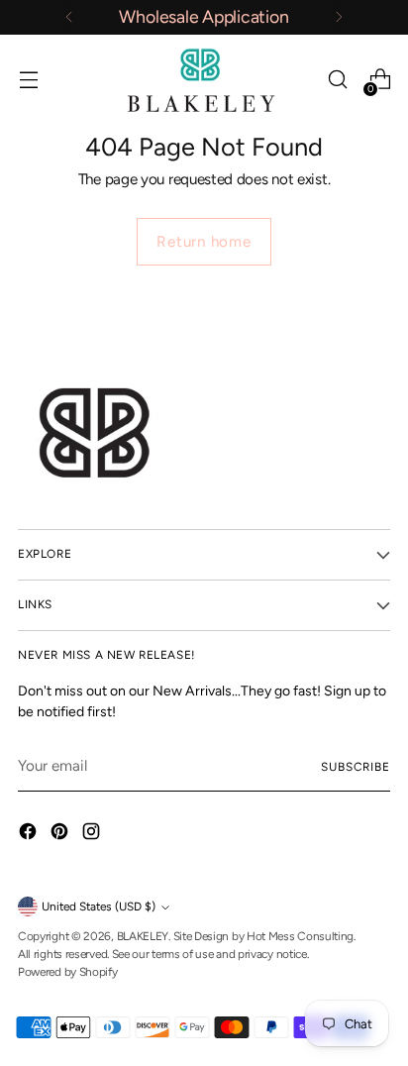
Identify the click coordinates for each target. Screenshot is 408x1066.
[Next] (338, 17)
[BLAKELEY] (204, 80)
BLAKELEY (143, 936)
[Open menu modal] (28, 79)
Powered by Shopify (68, 972)
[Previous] (69, 17)
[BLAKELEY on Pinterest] (61, 834)
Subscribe (355, 767)
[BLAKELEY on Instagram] (93, 834)
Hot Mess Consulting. (301, 936)
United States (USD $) (98, 906)
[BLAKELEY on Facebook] (30, 834)
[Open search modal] (337, 79)
